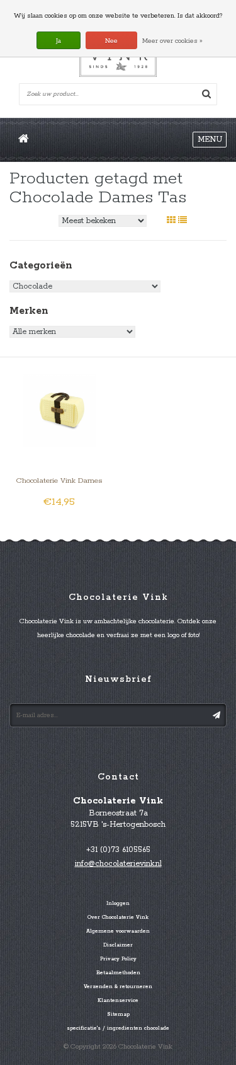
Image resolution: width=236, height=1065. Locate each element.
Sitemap (118, 1014)
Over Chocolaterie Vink (118, 917)
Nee (111, 41)
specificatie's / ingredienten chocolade (118, 1028)
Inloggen (118, 904)
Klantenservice (118, 1001)
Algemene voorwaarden (118, 931)
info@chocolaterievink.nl (118, 863)
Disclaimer (118, 945)
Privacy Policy (118, 959)
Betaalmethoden (118, 973)
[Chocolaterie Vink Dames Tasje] (59, 410)
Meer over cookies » (172, 41)
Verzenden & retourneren (118, 987)
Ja (58, 41)
